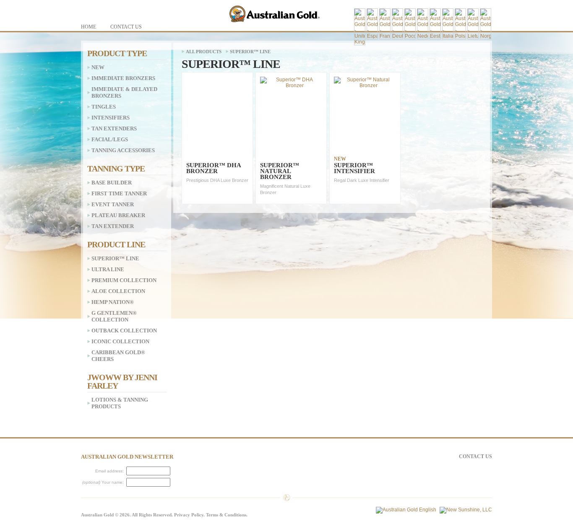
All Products (203, 51)
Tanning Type (116, 168)
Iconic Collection (120, 341)
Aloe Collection (118, 291)
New (97, 67)
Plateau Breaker (118, 215)
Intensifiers (110, 117)
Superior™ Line (250, 51)
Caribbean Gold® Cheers (118, 355)
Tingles (103, 107)
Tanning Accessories (123, 150)
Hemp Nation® (112, 302)
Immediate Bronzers (123, 78)
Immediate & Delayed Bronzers (124, 92)
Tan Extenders (114, 128)
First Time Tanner (119, 193)
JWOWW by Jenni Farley (122, 381)
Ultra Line (107, 269)
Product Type (117, 53)
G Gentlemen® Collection (114, 316)
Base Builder (111, 182)
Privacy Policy (188, 514)
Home (88, 27)
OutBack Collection (124, 330)
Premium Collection (123, 280)
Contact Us (475, 456)
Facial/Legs (109, 139)
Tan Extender (112, 226)
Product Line (116, 244)
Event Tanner (112, 204)
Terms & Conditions (226, 514)
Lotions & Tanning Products (119, 403)
